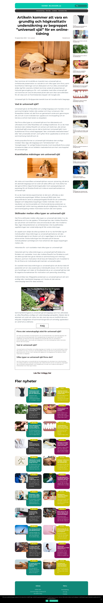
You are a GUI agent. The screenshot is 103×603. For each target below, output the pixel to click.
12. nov (62, 526)
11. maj (62, 405)
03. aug (34, 388)
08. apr (34, 440)
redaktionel (66, 38)
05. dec (62, 491)
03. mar (62, 440)
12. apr (62, 422)
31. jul (62, 388)
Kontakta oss (62, 10)
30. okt (34, 561)
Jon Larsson (31, 38)
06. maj (34, 422)
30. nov (34, 509)
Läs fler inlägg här (42, 373)
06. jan (62, 474)
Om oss (48, 10)
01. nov (62, 543)
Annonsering (40, 10)
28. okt (62, 561)
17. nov (34, 526)
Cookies (54, 10)
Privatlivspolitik (53, 600)
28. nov (62, 509)
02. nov (34, 543)
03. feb (34, 474)
